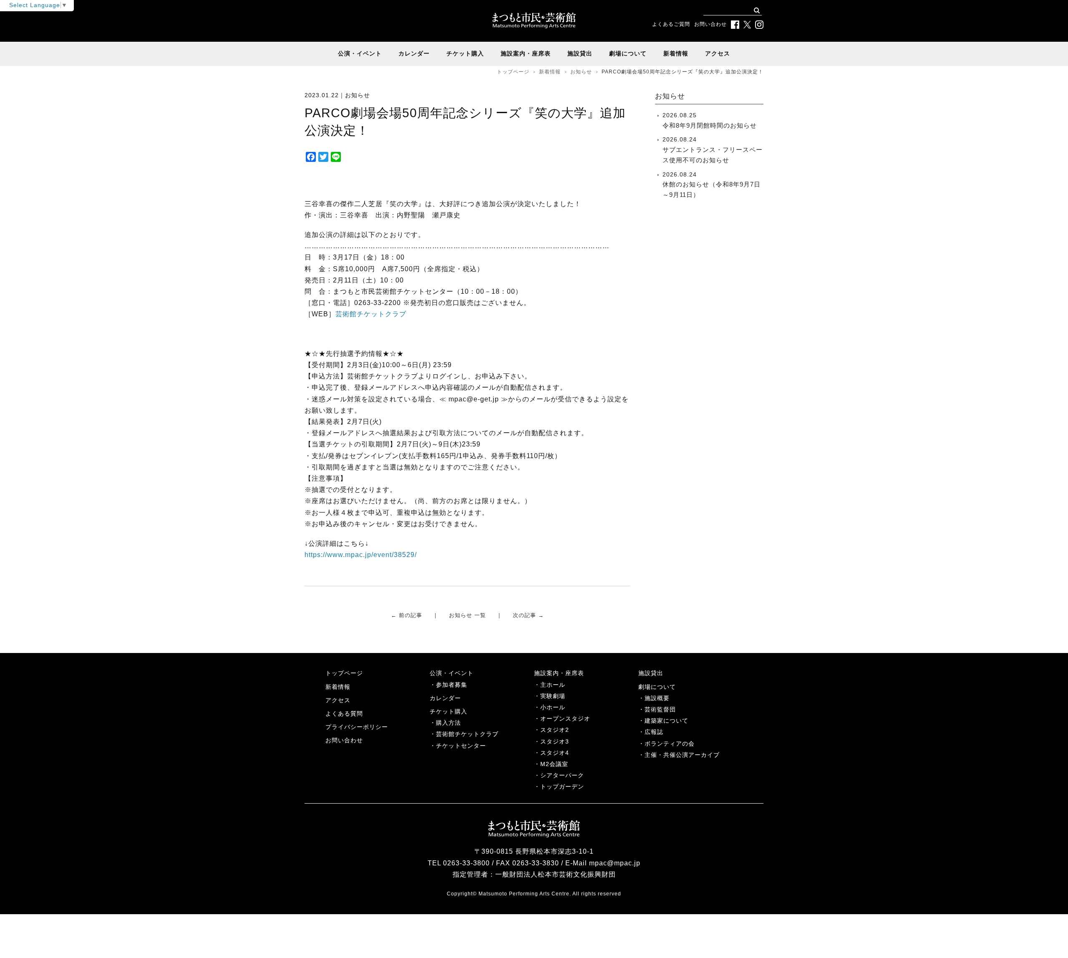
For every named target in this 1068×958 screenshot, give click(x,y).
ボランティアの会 (670, 743)
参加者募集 (451, 684)
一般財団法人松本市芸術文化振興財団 (555, 874)
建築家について (666, 720)
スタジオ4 (554, 752)
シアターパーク (562, 775)
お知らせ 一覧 (467, 615)
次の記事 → (528, 615)
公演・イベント (360, 53)
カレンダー (414, 53)
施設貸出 (579, 53)
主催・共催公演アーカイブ (682, 754)
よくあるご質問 (671, 24)
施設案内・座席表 (526, 53)
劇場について (628, 53)
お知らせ (581, 72)
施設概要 (657, 698)
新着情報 (675, 53)
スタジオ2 (554, 729)
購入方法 (448, 722)
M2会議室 (554, 764)
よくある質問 (344, 713)
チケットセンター (461, 745)
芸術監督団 (660, 709)
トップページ (513, 72)
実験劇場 (552, 696)
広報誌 (654, 732)
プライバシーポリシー (356, 727)
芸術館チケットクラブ (370, 314)
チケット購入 (465, 53)
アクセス (717, 53)
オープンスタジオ (565, 718)
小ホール (552, 707)
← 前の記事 (406, 615)
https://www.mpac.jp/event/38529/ (361, 554)
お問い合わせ (710, 24)
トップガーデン (562, 786)
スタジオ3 (554, 741)
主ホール (552, 684)
